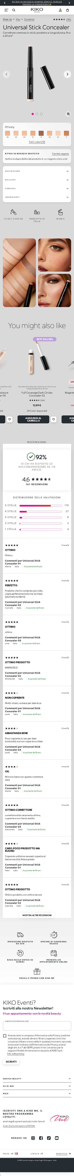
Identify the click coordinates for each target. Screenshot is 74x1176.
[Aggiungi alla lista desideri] (10, 419)
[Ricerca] (13, 10)
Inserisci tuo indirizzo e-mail (17, 1021)
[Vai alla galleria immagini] (37, 74)
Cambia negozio (60, 153)
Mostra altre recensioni (37, 915)
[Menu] (6, 10)
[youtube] (57, 1138)
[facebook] (41, 1138)
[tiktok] (49, 1138)
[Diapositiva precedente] (4, 3)
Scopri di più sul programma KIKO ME (19, 1126)
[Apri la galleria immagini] (68, 114)
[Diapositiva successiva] (69, 3)
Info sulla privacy (15, 1053)
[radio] (7, 134)
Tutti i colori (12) (37, 142)
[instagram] (33, 1138)
